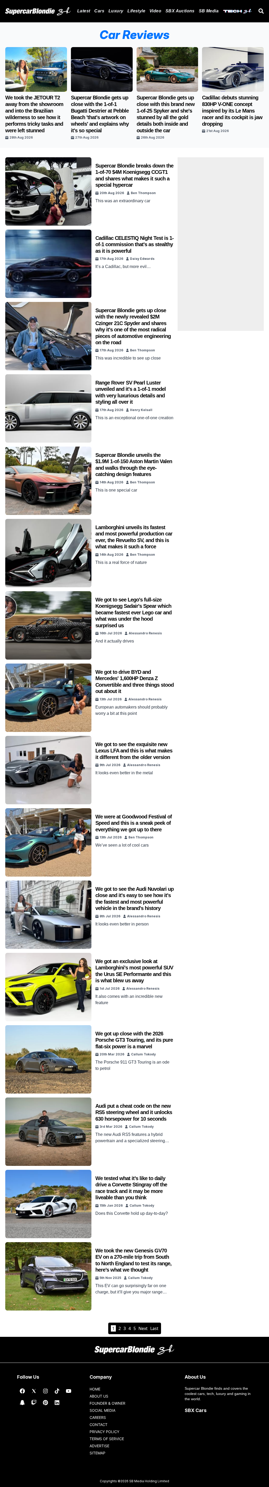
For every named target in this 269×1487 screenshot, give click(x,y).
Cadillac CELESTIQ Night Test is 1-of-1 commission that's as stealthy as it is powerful (134, 244)
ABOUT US (99, 1396)
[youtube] (68, 1391)
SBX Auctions (180, 11)
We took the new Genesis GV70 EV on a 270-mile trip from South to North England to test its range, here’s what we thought (133, 1260)
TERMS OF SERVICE (107, 1439)
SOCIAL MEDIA (102, 1410)
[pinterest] (45, 1402)
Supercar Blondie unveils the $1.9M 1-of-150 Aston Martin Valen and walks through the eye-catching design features (133, 464)
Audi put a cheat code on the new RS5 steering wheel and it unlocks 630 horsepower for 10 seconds (133, 1112)
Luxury (115, 11)
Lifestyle (136, 11)
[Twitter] (34, 1391)
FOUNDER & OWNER (107, 1403)
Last (154, 1328)
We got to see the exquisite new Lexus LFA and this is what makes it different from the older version (133, 750)
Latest (83, 11)
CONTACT (98, 1424)
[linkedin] (57, 1402)
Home (95, 1389)
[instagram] (45, 1391)
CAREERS (98, 1417)
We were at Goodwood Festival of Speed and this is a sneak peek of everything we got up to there (133, 823)
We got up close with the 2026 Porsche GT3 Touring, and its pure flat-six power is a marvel (134, 1040)
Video (155, 11)
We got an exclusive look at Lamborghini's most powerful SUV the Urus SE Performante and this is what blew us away (134, 970)
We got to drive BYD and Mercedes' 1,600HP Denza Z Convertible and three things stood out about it (134, 681)
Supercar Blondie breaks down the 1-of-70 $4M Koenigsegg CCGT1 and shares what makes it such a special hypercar (134, 175)
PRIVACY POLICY (104, 1431)
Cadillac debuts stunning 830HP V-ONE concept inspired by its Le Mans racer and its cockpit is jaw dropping (232, 111)
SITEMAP (97, 1453)
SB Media (209, 11)
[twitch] (34, 1402)
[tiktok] (57, 1391)
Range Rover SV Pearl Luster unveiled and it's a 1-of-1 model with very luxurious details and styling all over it (130, 392)
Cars (99, 11)
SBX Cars (195, 1410)
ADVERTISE (99, 1446)
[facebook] (22, 1391)
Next (143, 1328)
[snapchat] (22, 1402)
